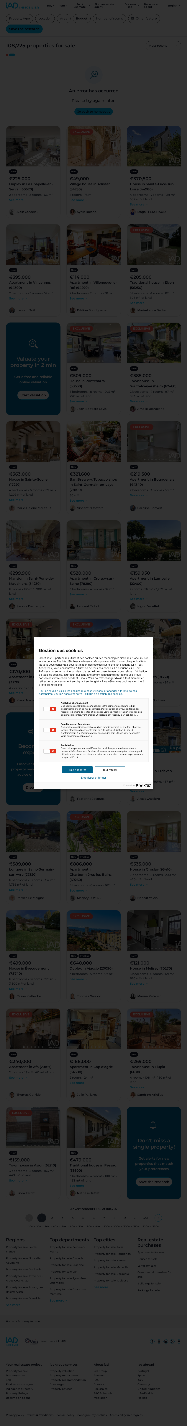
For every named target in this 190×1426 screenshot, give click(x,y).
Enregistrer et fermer (93, 777)
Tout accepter (77, 769)
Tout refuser (110, 769)
